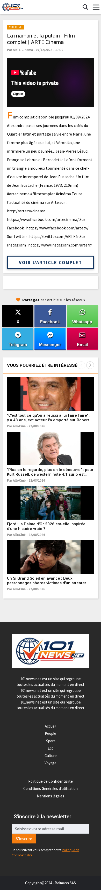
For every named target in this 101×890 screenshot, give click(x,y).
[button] (90, 365)
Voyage (50, 762)
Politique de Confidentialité (50, 781)
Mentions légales (50, 796)
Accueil (50, 726)
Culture (51, 755)
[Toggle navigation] (96, 7)
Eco (51, 748)
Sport (50, 740)
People (50, 733)
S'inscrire (24, 838)
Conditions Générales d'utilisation (50, 788)
